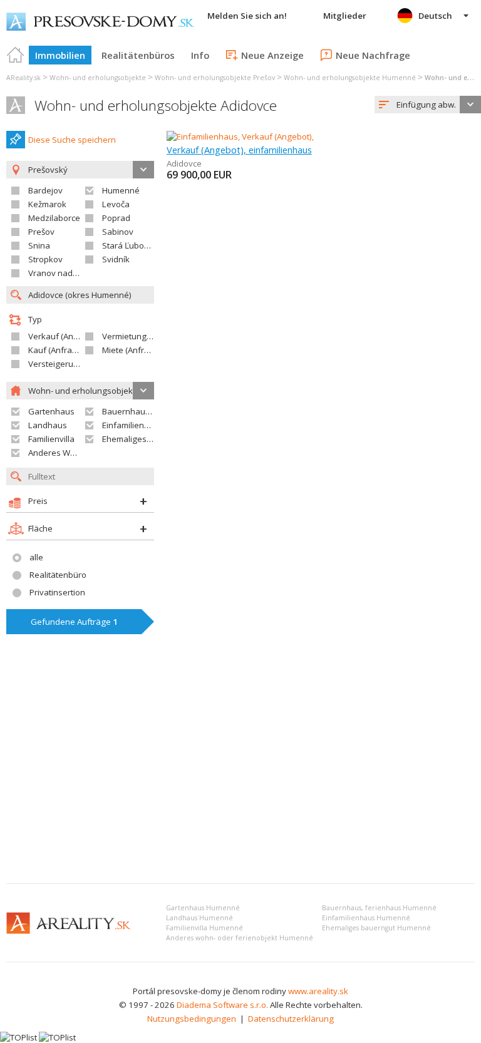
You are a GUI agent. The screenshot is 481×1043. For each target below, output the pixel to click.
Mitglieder (344, 15)
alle (36, 557)
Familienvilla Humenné (204, 927)
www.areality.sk (318, 991)
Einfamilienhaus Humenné (366, 917)
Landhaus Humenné (199, 917)
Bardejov (45, 190)
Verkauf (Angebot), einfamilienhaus (239, 149)
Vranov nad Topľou (64, 273)
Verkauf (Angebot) (63, 336)
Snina (39, 245)
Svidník (116, 259)
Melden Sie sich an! (247, 15)
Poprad (116, 218)
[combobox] (428, 104)
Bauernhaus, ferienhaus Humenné (379, 907)
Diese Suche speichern (72, 139)
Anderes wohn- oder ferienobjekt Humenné (239, 937)
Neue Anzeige (272, 55)
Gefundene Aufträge (74, 621)
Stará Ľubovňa (130, 245)
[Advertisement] (240, 780)
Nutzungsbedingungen (191, 1018)
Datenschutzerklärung (291, 1018)
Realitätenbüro (57, 574)
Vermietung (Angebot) (144, 336)
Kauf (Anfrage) (56, 350)
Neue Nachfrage (373, 55)
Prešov (41, 231)
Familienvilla (51, 438)
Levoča (116, 204)
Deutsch (435, 15)
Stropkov (45, 259)
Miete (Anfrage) (132, 350)
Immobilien (60, 55)
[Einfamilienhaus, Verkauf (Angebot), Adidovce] (254, 136)
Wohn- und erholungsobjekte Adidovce (155, 105)
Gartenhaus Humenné (203, 907)
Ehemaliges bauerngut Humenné (376, 927)
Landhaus (47, 425)
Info (200, 55)
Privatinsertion (57, 592)
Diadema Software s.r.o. (222, 1004)
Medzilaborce (54, 218)
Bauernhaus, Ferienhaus (149, 411)
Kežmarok (47, 204)
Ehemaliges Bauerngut (145, 438)
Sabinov (117, 231)
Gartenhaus (51, 411)
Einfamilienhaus (132, 425)
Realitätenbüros (138, 55)
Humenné (121, 190)
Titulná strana (15, 55)
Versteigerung (55, 363)
